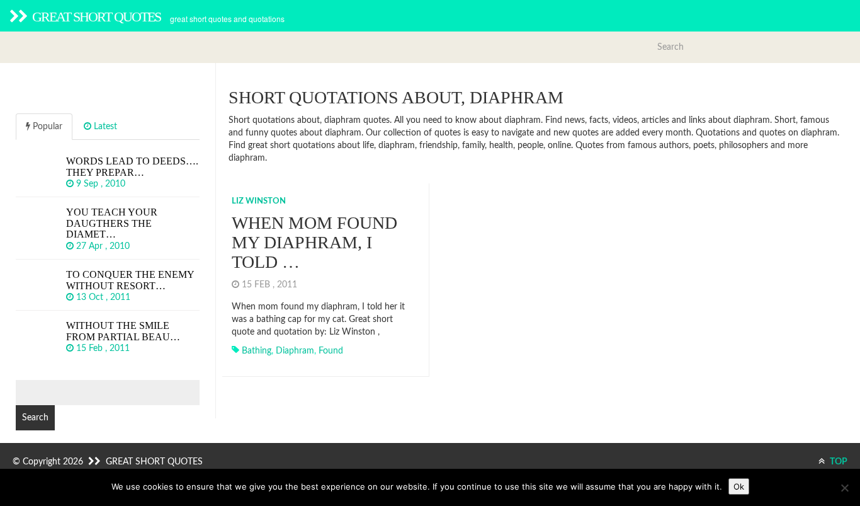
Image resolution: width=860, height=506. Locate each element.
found (331, 351)
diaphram (295, 351)
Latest (104, 126)
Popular (46, 126)
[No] (844, 487)
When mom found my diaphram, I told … (314, 242)
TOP (837, 461)
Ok (738, 486)
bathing (256, 351)
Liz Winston (259, 201)
